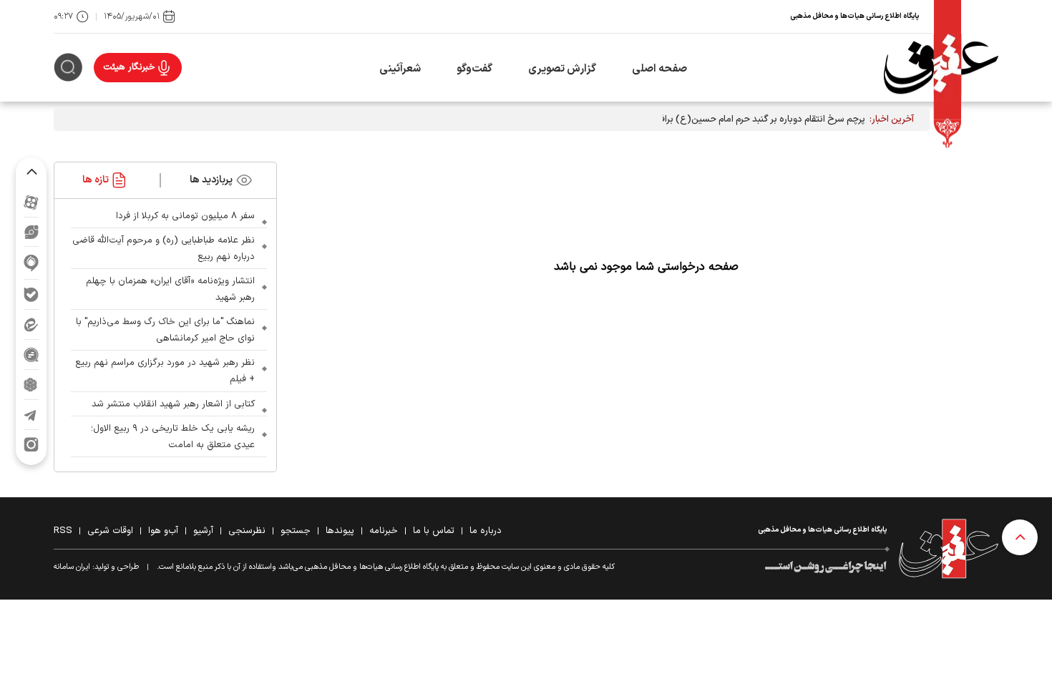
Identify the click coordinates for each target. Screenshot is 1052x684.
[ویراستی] (31, 232)
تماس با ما (433, 531)
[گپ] (31, 354)
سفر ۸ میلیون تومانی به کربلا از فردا (185, 216)
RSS (63, 531)
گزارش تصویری (562, 69)
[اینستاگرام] (31, 444)
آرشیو (203, 531)
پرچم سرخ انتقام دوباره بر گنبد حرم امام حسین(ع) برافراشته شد (745, 119)
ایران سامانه (72, 567)
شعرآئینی (400, 69)
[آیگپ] (31, 263)
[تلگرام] (31, 414)
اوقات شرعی (110, 531)
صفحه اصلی (659, 69)
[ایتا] (31, 324)
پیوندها (340, 531)
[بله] (31, 294)
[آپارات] (31, 202)
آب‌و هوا (163, 531)
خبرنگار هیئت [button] (129, 67)
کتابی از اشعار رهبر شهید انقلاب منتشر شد (173, 404)
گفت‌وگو (474, 69)
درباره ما (485, 531)
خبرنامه (383, 531)
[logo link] (941, 68)
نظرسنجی (247, 531)
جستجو (296, 531)
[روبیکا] (31, 384)
